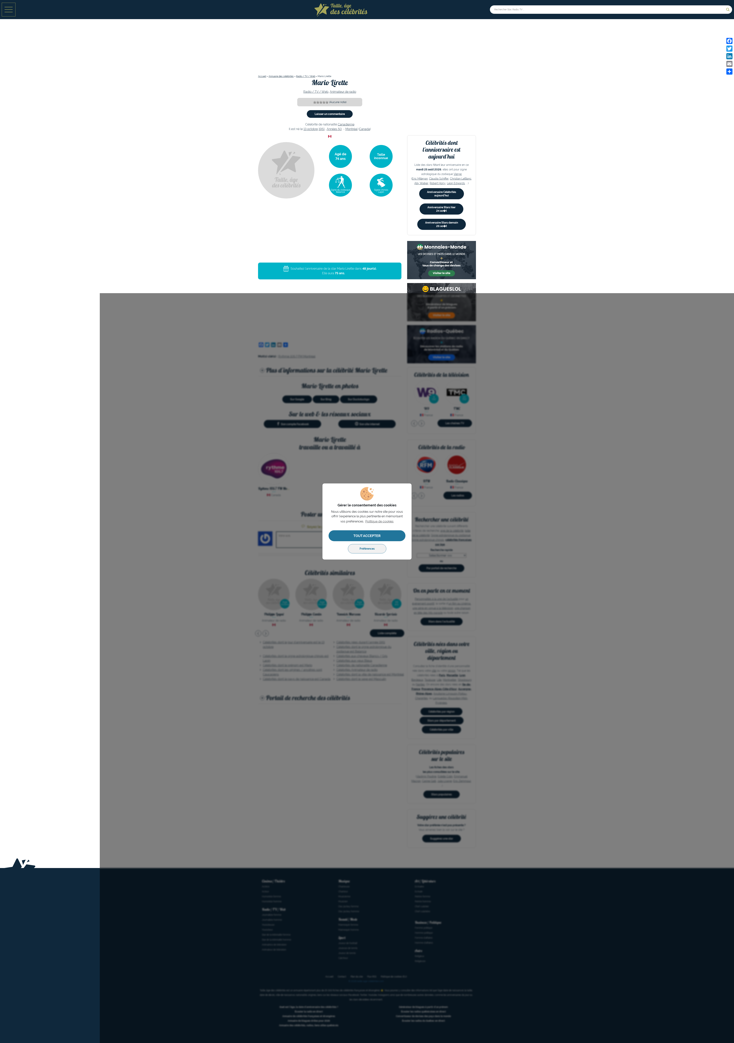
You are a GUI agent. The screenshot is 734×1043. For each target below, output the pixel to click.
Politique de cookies (379, 521)
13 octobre (311, 129)
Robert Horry (438, 183)
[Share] (729, 71)
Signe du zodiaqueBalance (340, 191)
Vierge (458, 174)
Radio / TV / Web (305, 76)
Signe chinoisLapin (381, 191)
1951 (322, 129)
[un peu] (317, 102)
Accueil (262, 76)
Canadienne (346, 124)
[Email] (729, 64)
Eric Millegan (420, 178)
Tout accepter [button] (367, 536)
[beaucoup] (320, 102)
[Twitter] (729, 48)
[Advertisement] (367, 49)
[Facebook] (729, 41)
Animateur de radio (343, 92)
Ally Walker (421, 183)
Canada (364, 129)
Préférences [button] (367, 548)
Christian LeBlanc (460, 178)
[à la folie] (323, 102)
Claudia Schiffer (439, 178)
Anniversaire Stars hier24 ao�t (441, 209)
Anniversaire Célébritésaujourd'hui (441, 193)
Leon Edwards (456, 183)
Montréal (351, 129)
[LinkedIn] (729, 56)
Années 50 (334, 129)
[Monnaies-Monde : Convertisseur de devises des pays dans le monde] (441, 260)
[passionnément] (326, 102)
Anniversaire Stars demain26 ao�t (441, 224)
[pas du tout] (314, 102)
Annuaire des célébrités (281, 76)
